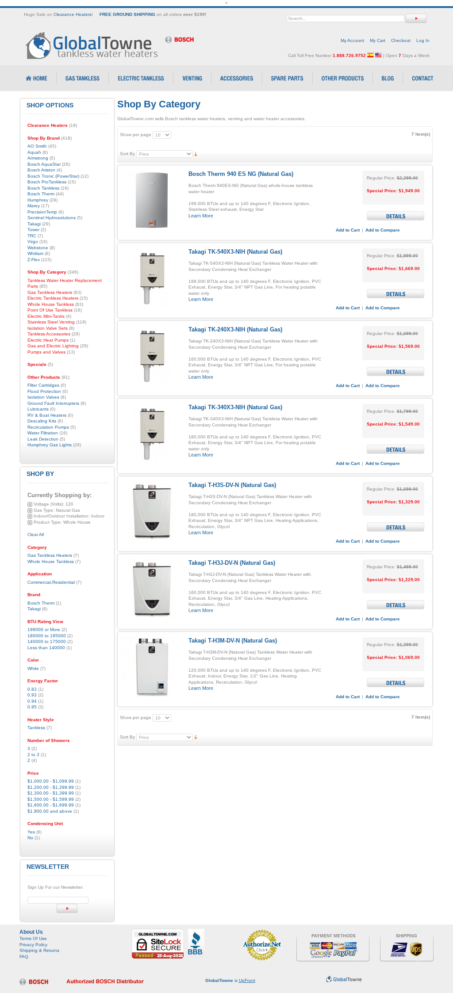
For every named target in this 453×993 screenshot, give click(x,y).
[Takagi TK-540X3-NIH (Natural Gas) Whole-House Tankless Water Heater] (152, 278)
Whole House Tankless (50, 561)
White (33, 668)
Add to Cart (348, 230)
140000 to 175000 (46, 641)
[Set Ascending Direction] (195, 153)
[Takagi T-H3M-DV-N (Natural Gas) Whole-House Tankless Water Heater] (152, 667)
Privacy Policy (33, 944)
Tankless (36, 727)
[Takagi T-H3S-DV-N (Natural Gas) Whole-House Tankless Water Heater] (152, 511)
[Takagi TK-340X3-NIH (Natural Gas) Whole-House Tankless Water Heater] (152, 434)
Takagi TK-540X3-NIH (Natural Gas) (235, 251)
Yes (31, 831)
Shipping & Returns (39, 950)
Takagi (34, 608)
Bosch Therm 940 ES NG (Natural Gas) (240, 174)
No (30, 837)
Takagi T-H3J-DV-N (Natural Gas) (231, 562)
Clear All (35, 534)
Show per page (135, 134)
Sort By (127, 153)
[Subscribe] (67, 908)
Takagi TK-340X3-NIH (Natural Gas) (235, 407)
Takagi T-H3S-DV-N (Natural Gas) (232, 485)
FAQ (23, 956)
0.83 (32, 689)
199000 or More (43, 629)
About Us (31, 932)
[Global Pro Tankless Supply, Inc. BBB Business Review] (196, 931)
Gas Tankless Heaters (49, 555)
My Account (352, 40)
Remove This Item (29, 504)
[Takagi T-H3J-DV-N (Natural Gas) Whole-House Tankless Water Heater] (152, 589)
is (230, 980)
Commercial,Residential (51, 582)
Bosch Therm (40, 603)
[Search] (416, 18)
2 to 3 (33, 754)
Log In (423, 40)
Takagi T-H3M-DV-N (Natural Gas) (232, 640)
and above (49, 811)
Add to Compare (382, 230)
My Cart (377, 40)
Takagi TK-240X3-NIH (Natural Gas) (235, 329)
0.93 (32, 694)
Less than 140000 (46, 647)
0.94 (32, 701)
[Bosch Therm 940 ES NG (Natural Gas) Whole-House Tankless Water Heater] (152, 200)
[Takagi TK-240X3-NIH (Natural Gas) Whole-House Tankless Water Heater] (152, 356)
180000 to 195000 (46, 635)
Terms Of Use (33, 938)
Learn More (200, 215)
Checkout (401, 40)
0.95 (32, 706)
